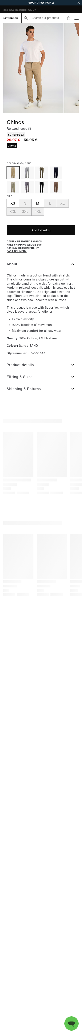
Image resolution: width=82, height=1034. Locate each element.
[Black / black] (41, 187)
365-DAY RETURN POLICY (19, 9)
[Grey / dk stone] (56, 187)
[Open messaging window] (71, 1023)
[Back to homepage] (10, 18)
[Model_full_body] (33, 68)
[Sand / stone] (13, 187)
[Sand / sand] (13, 173)
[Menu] (76, 18)
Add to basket (41, 230)
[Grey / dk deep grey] (27, 187)
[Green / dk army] (41, 173)
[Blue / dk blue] (56, 173)
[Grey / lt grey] (27, 173)
